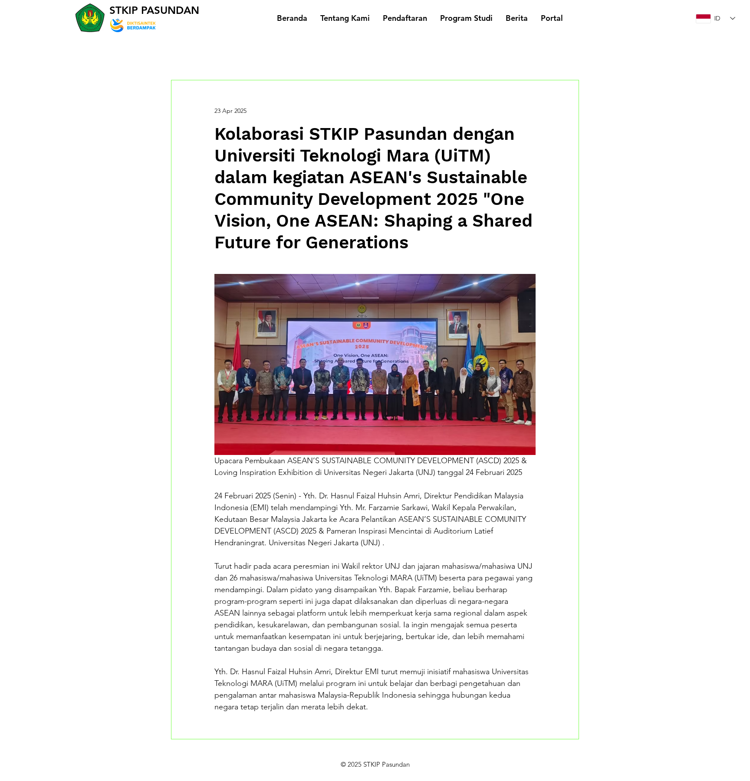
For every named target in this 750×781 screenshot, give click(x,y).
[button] (345, 18)
